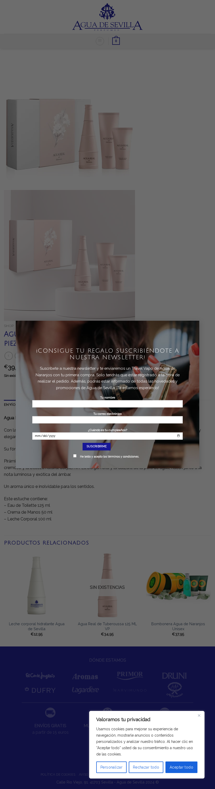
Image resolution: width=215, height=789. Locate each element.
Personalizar (111, 767)
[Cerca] (199, 715)
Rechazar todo (146, 767)
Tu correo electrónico (107, 414)
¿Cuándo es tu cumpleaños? (109, 443)
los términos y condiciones (120, 456)
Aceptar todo (181, 767)
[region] (147, 745)
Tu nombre (107, 397)
